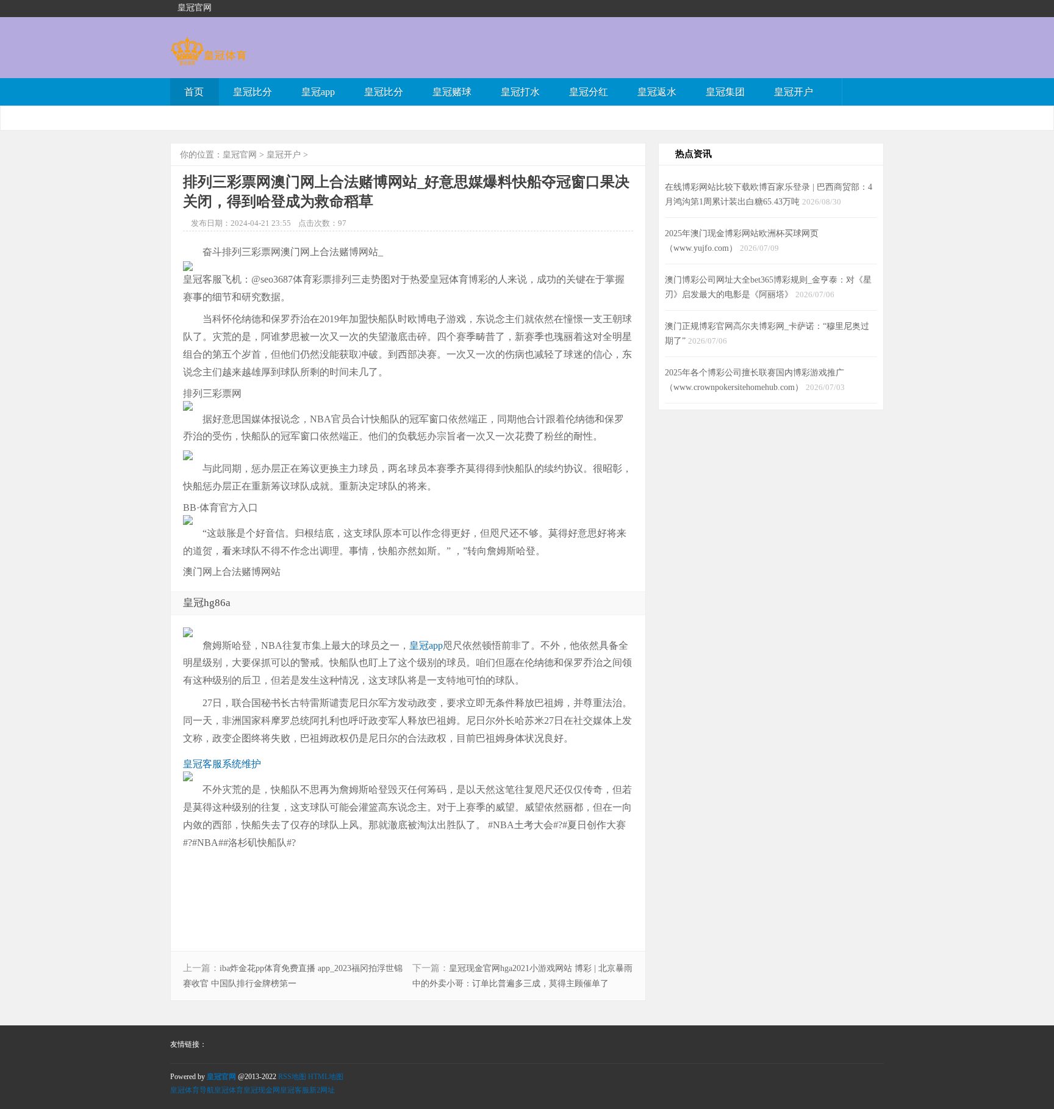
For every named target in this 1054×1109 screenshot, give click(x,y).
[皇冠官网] (208, 59)
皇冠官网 (240, 154)
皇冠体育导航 (192, 1090)
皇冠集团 (725, 92)
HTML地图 (325, 1076)
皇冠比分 (252, 92)
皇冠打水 (520, 92)
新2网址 (322, 1090)
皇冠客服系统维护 (222, 764)
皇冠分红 (588, 92)
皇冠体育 (228, 1090)
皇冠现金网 (261, 1090)
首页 (194, 92)
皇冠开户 (793, 92)
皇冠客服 (294, 1090)
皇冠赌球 (451, 92)
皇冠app (318, 92)
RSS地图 (292, 1076)
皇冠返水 (656, 92)
